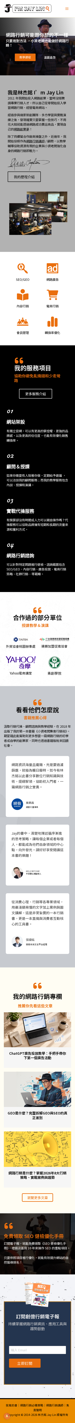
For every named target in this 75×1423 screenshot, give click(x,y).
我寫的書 (11, 1405)
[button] (25, 57)
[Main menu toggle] (66, 8)
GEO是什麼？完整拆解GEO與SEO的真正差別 (37, 1115)
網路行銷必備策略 (31, 1405)
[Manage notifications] (7, 1416)
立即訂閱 (24, 1363)
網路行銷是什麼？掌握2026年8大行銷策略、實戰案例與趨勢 (37, 1175)
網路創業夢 (21, 129)
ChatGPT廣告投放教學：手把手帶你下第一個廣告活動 (37, 1055)
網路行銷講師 (35, 141)
